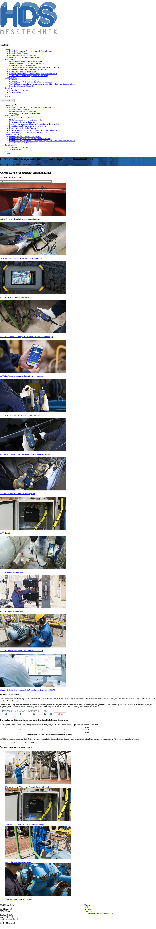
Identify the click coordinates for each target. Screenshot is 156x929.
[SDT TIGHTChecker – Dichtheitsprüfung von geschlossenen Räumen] (33, 451)
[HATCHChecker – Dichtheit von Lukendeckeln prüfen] (33, 215)
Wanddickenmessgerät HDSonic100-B (23, 55)
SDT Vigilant (5, 533)
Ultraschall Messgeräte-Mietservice (21, 86)
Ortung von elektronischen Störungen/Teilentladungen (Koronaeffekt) (34, 67)
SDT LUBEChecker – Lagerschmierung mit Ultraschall (20, 415)
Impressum (88, 911)
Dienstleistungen (11, 78)
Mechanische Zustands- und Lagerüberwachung (26, 63)
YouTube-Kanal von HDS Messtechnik (98, 913)
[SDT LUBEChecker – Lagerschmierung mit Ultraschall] (33, 411)
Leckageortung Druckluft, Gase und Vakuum (25, 61)
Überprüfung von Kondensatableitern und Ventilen (27, 70)
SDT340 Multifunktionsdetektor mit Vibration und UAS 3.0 (21, 651)
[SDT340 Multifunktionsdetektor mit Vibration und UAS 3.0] (33, 647)
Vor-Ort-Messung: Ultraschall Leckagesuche (25, 80)
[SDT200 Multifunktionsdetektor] (33, 568)
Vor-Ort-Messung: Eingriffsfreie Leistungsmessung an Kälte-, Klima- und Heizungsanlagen (42, 84)
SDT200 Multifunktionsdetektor (11, 572)
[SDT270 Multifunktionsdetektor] (33, 608)
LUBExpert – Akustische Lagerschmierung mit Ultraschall (21, 258)
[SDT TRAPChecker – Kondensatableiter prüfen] (33, 490)
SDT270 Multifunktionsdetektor (11, 611)
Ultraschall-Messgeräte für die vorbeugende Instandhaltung (30, 51)
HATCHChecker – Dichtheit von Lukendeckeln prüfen (20, 219)
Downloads (9, 88)
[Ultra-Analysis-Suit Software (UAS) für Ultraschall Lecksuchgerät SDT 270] (33, 686)
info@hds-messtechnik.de (9, 919)
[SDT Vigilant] (33, 529)
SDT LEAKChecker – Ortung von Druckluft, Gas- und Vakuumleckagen (26, 337)
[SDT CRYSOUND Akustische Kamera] (33, 294)
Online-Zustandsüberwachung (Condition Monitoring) (28, 76)
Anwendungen (10, 59)
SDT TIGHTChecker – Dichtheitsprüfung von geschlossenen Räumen (25, 454)
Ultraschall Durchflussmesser (19, 53)
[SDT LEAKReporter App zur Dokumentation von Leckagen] (33, 372)
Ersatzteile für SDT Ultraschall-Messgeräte (24, 57)
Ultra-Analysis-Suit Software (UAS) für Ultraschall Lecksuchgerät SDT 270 (27, 690)
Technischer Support (16, 92)
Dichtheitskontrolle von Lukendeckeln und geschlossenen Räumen (33, 74)
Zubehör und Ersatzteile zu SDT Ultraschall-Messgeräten (20, 743)
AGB (86, 907)
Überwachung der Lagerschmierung (22, 65)
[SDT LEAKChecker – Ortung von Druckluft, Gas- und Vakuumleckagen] (33, 333)
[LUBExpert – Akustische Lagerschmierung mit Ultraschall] (33, 254)
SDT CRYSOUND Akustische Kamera (14, 297)
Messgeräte (9, 49)
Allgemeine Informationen (18, 90)
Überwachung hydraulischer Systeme (22, 72)
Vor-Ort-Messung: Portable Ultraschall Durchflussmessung (30, 82)
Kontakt (7, 96)
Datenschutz (88, 909)
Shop (6, 94)
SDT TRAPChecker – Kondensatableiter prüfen (17, 494)
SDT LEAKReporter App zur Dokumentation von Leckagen (22, 376)
